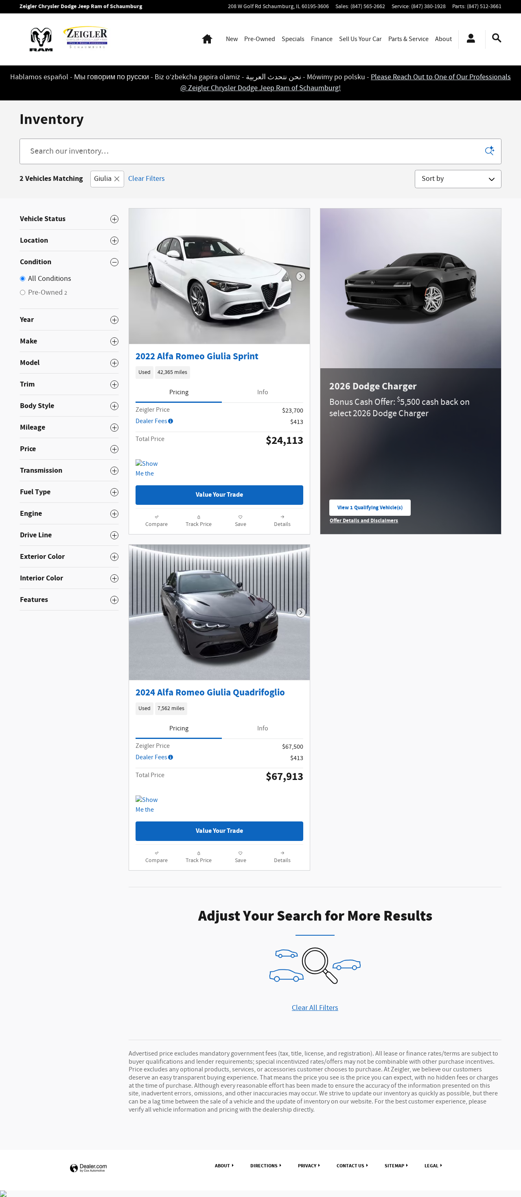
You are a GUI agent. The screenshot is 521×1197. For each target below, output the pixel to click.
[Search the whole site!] (496, 38)
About (443, 39)
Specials (293, 39)
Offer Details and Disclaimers (364, 521)
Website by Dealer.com (88, 1168)
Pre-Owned (259, 39)
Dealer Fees (151, 421)
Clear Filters (146, 179)
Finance (322, 39)
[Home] (41, 39)
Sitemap (394, 1165)
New (232, 39)
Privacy (307, 1165)
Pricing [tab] (178, 392)
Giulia (103, 179)
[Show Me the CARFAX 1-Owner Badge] (151, 469)
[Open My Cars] (469, 39)
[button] (219, 372)
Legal (431, 1165)
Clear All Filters (315, 1008)
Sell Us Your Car (360, 39)
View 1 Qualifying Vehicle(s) (370, 510)
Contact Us (350, 1165)
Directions (264, 1165)
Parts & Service (408, 39)
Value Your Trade (219, 495)
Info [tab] (262, 392)
